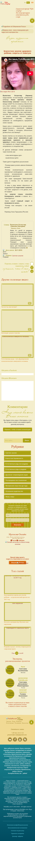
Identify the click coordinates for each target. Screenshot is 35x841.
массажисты (15, 765)
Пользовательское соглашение (17, 828)
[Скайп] (25, 741)
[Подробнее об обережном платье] (17, 26)
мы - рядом (23, 773)
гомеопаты (26, 752)
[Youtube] (20, 741)
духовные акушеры (16, 762)
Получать (17, 525)
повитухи (27, 748)
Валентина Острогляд (18, 225)
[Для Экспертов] (31, 722)
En (25, 2)
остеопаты (7, 754)
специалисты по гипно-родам (14, 764)
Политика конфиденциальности (17, 825)
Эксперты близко (13, 773)
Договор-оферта (17, 836)
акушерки (7, 750)
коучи (30, 762)
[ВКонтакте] (10, 741)
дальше (20, 771)
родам (14, 771)
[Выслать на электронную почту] (32, 272)
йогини (12, 750)
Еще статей (17, 653)
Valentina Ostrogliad (18, 226)
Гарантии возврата (17, 833)
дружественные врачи (18, 754)
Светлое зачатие (17, 256)
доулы (22, 748)
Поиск (27, 440)
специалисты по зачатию (12, 769)
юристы (25, 762)
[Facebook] (15, 741)
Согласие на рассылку (17, 830)
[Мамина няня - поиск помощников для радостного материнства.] (17, 31)
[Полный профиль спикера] (27, 248)
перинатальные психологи (17, 758)
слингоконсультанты (11, 760)
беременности (25, 769)
